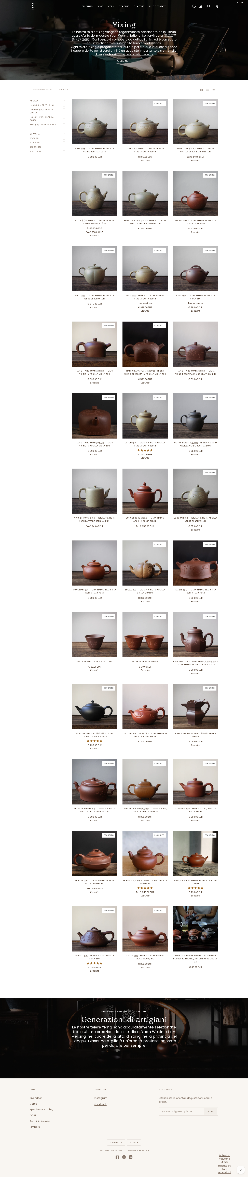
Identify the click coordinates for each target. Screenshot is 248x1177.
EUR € (133, 1142)
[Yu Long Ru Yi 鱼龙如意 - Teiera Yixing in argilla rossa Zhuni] (145, 706)
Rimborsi (35, 1127)
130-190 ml (35, 147)
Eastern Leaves (108, 1150)
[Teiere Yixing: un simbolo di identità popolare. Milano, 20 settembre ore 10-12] (195, 928)
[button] (145, 450)
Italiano (115, 1142)
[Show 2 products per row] (202, 90)
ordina (62, 90)
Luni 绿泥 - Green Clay (42, 105)
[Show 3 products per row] (208, 90)
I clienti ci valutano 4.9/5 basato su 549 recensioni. (224, 1164)
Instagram (100, 1098)
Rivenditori (36, 1098)
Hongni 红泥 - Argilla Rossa (42, 118)
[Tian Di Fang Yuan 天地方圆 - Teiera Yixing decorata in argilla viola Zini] (195, 344)
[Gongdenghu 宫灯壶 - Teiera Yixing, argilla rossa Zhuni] (145, 491)
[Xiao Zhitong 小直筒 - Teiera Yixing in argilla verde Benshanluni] (94, 491)
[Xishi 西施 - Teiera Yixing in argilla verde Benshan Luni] (94, 121)
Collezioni (124, 61)
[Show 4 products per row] (214, 90)
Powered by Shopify (139, 1150)
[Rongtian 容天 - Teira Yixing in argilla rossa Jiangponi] (94, 563)
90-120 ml (35, 142)
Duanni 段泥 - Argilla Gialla (41, 111)
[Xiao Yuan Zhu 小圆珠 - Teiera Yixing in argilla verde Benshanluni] (145, 193)
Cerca (33, 1103)
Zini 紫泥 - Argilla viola (43, 124)
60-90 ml (34, 138)
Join (210, 1111)
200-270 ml (36, 151)
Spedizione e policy (41, 1109)
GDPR (33, 1115)
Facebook (100, 1104)
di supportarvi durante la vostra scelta (124, 54)
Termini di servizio (40, 1121)
